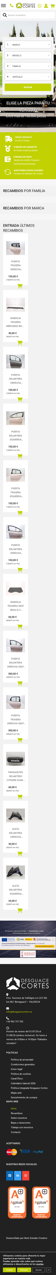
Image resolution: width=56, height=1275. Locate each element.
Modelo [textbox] (16, 55)
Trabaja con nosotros (22, 1127)
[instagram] (25, 1175)
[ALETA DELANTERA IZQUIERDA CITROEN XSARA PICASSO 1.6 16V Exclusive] (15, 872)
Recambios (17, 1113)
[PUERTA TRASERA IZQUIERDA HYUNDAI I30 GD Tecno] (15, 475)
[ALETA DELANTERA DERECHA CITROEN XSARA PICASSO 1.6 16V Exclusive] (15, 816)
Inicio (14, 1108)
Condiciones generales (23, 1064)
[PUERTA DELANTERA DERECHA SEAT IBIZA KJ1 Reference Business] (15, 645)
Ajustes (38, 1270)
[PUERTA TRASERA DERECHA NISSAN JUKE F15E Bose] (15, 248)
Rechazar (24, 1270)
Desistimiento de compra (24, 1097)
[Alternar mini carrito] (52, 6)
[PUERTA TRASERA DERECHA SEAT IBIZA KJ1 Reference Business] (15, 702)
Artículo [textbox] (17, 77)
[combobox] (28, 44)
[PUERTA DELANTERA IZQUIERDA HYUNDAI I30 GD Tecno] (15, 418)
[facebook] (9, 1175)
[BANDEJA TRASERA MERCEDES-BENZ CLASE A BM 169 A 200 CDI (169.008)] (15, 305)
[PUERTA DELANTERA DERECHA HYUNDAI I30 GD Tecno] (15, 532)
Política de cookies (21, 1074)
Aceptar (9, 1270)
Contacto (16, 1132)
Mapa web (16, 1092)
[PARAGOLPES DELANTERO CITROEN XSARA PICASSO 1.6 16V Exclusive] (15, 759)
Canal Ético (17, 1078)
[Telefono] (12, 5)
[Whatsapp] (39, 6)
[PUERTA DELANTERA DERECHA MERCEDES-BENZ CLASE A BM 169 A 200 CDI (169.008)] (15, 361)
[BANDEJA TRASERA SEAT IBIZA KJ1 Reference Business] (15, 589)
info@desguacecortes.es (19, 1011)
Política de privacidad (22, 1059)
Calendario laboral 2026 (23, 1083)
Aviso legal (16, 1069)
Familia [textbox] (16, 66)
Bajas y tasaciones (20, 1122)
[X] (17, 1175)
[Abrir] (3, 5)
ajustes (39, 1264)
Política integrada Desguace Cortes (29, 1088)
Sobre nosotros (19, 1118)
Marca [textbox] (16, 45)
